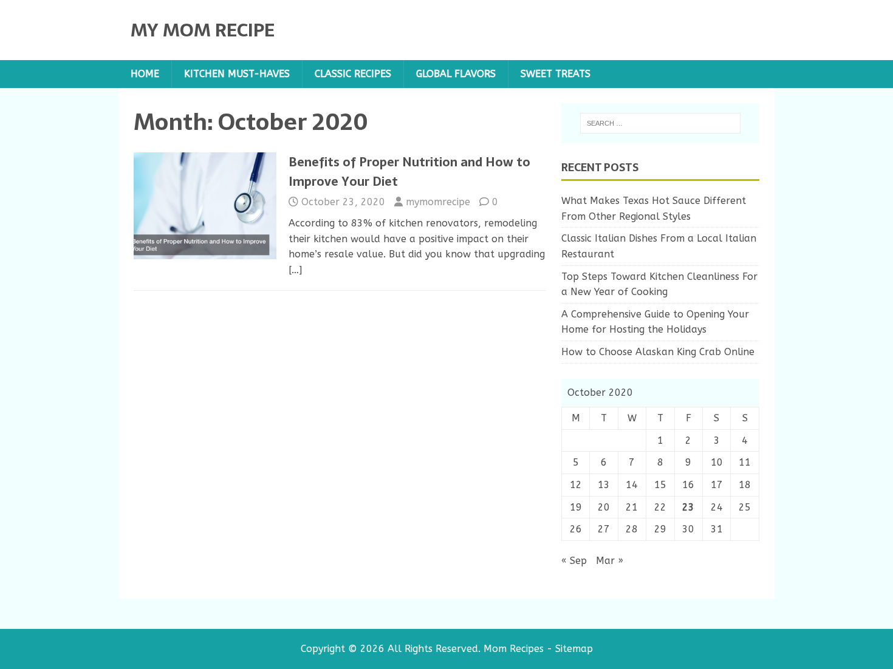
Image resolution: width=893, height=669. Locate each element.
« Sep (574, 560)
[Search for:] (660, 123)
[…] (295, 270)
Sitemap (574, 648)
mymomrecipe (438, 202)
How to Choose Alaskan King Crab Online (657, 352)
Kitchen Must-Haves (237, 74)
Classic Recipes (353, 74)
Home (145, 74)
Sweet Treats (555, 74)
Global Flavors (456, 74)
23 (688, 507)
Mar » (609, 560)
